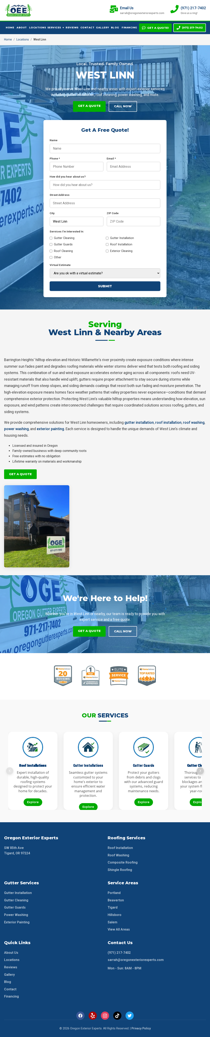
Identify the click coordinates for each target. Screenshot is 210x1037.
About (21, 27)
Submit (105, 286)
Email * (111, 158)
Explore (33, 802)
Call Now (123, 106)
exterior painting (50, 429)
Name (53, 140)
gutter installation (139, 422)
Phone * (55, 158)
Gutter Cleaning (64, 238)
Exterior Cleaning (121, 251)
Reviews (72, 27)
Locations (37, 27)
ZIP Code (113, 213)
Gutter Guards (63, 244)
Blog (115, 27)
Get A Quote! (158, 27)
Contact (87, 27)
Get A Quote (89, 106)
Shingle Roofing (120, 870)
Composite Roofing (123, 862)
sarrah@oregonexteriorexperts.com (136, 960)
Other (57, 257)
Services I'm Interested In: (67, 231)
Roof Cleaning (63, 251)
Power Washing (16, 915)
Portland (114, 893)
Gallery (102, 27)
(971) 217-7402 (192, 27)
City (52, 213)
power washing (16, 429)
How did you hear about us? (68, 176)
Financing (129, 27)
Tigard (113, 907)
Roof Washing (118, 855)
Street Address (60, 194)
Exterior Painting (17, 922)
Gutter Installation (122, 238)
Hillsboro (114, 915)
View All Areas (119, 929)
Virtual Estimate (60, 265)
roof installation (168, 422)
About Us (11, 953)
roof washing (193, 422)
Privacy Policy (141, 1028)
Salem (112, 922)
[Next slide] (200, 770)
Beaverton (116, 900)
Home (10, 27)
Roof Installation (121, 244)
